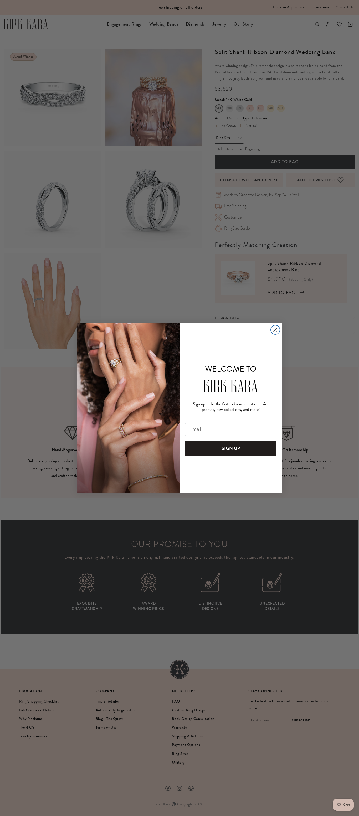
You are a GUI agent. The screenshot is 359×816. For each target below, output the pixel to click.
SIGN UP (231, 448)
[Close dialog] (275, 329)
